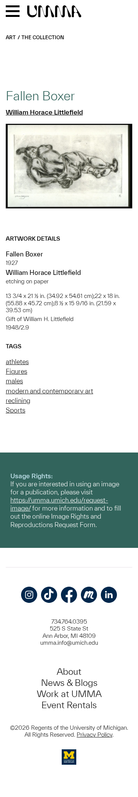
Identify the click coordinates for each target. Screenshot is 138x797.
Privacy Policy (94, 734)
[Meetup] (89, 595)
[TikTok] (49, 595)
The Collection (42, 37)
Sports (15, 410)
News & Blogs (69, 682)
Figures (16, 371)
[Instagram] (29, 595)
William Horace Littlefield (44, 112)
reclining (18, 400)
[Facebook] (69, 595)
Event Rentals (69, 705)
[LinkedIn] (109, 595)
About (69, 671)
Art (11, 37)
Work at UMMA (69, 694)
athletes (17, 361)
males (14, 380)
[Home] (54, 11)
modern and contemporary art (49, 390)
